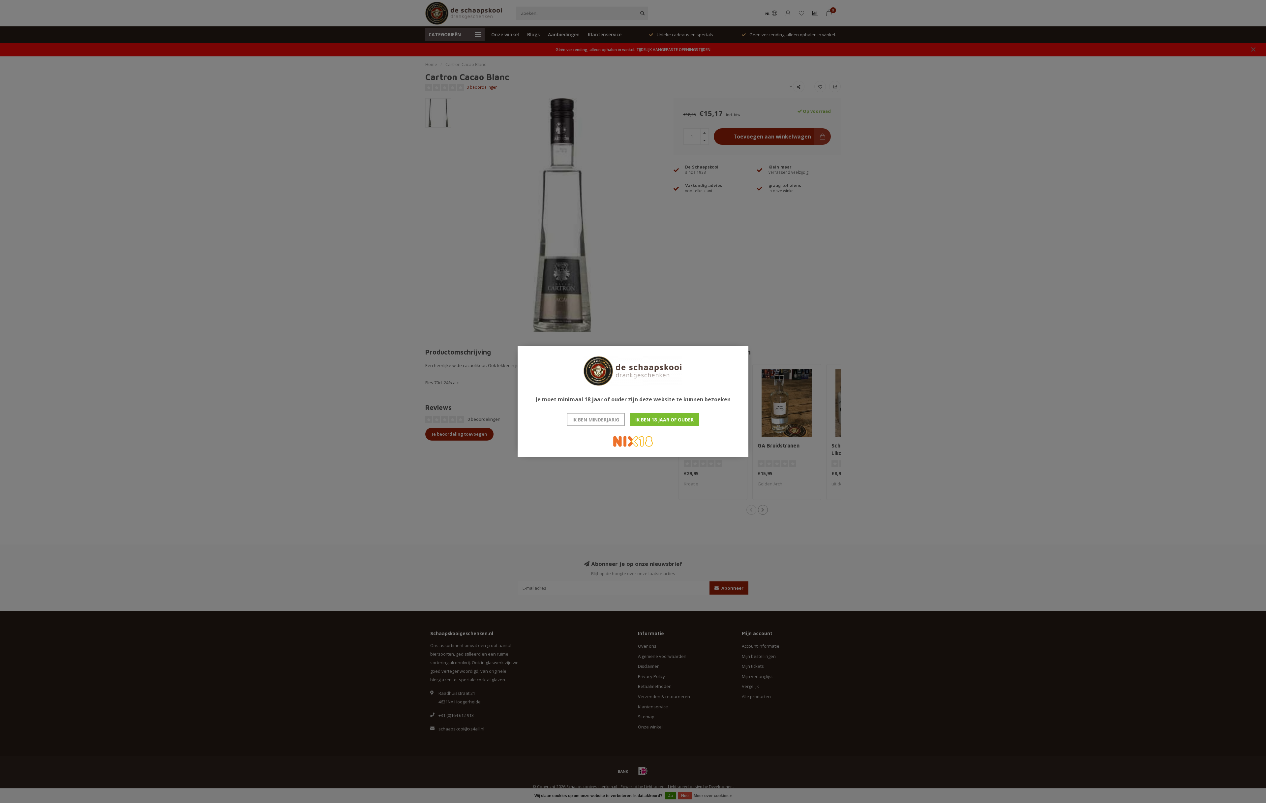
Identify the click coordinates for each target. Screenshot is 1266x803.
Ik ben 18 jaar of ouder (664, 420)
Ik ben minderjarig (595, 420)
